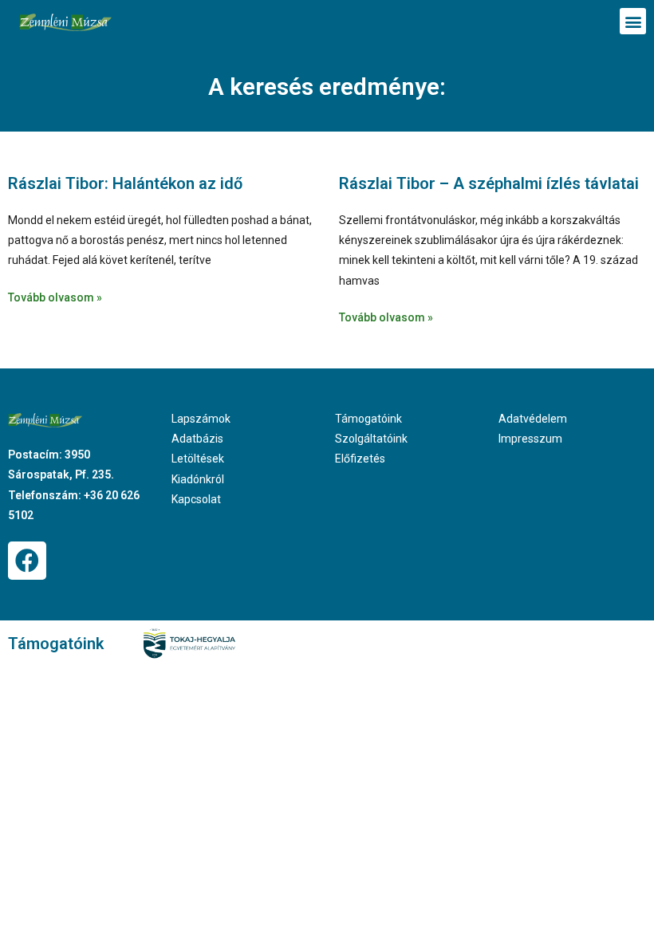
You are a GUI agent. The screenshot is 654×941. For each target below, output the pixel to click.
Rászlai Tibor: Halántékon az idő (125, 183)
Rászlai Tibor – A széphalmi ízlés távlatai (489, 183)
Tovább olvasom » (55, 297)
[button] (633, 21)
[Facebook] (27, 560)
